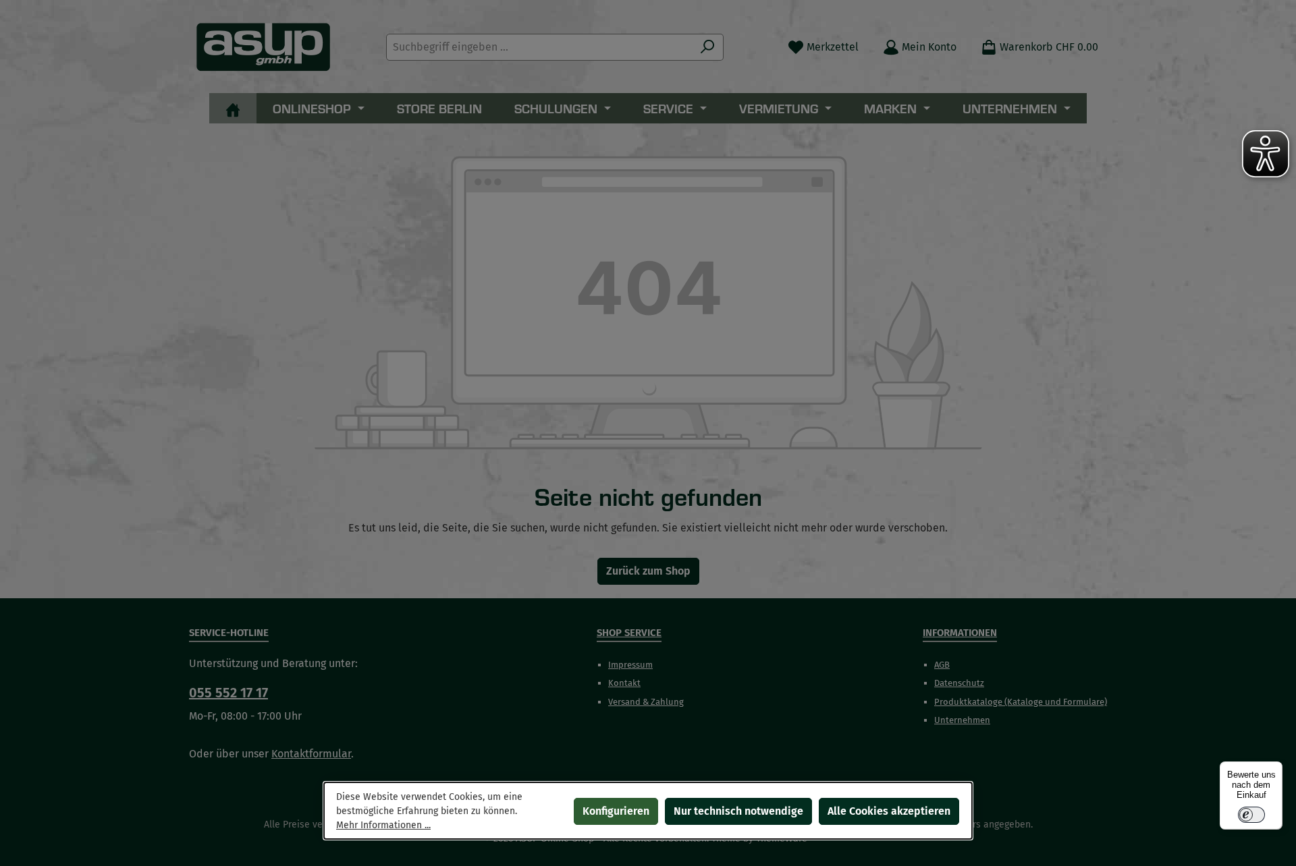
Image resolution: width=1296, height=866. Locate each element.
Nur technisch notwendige (738, 811)
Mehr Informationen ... (383, 825)
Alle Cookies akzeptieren (889, 811)
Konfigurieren (616, 811)
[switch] (1251, 815)
